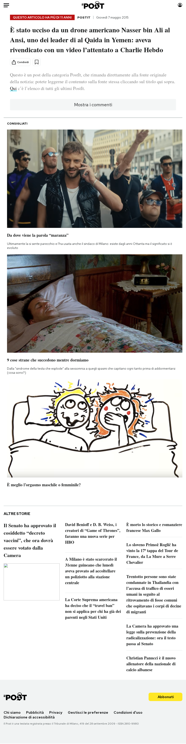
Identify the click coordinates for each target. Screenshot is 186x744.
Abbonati (166, 696)
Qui (13, 88)
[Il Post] (93, 5)
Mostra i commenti (93, 105)
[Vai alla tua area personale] (180, 5)
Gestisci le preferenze (88, 712)
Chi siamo (12, 712)
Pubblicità (35, 712)
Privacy (55, 712)
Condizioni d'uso (128, 712)
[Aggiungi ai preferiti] (36, 62)
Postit (84, 17)
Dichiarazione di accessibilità (29, 717)
